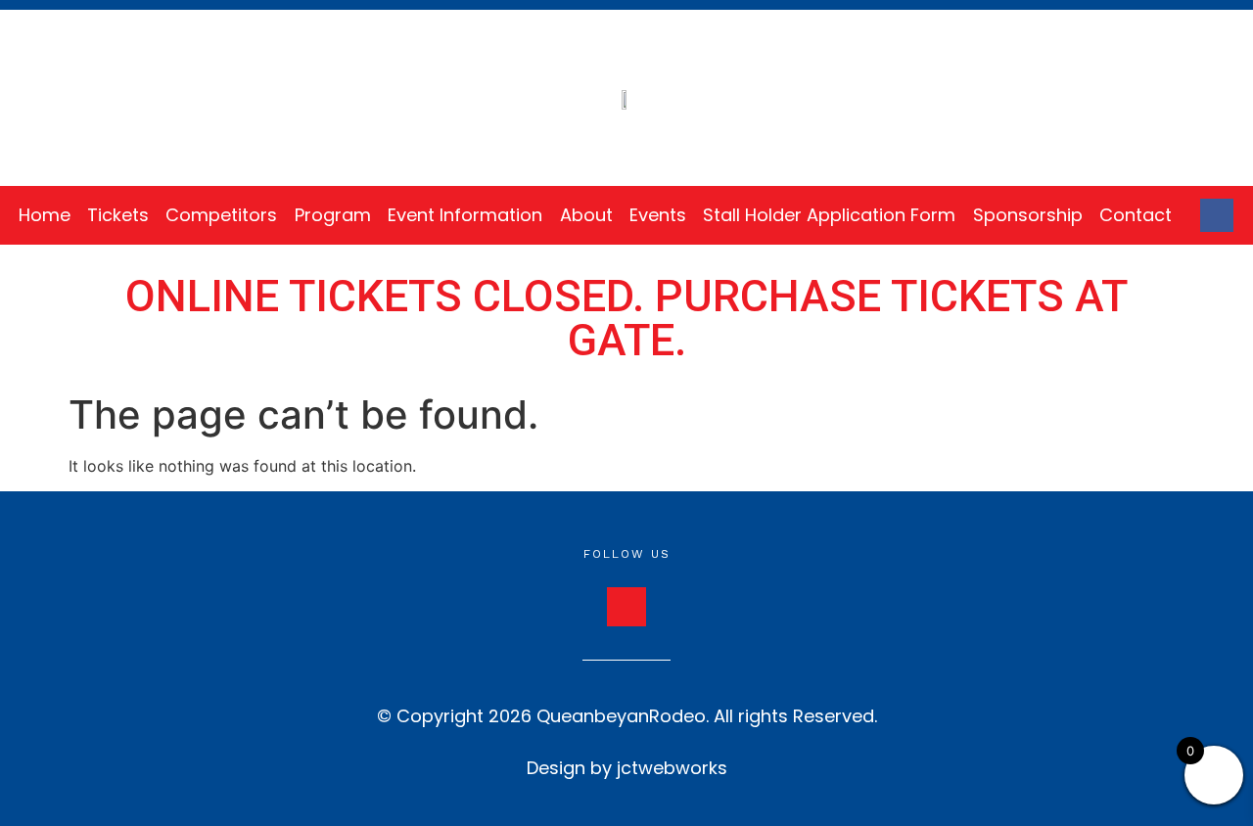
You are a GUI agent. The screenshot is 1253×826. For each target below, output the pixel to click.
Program (333, 215)
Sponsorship (1028, 215)
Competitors (221, 215)
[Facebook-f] (1216, 215)
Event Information (465, 215)
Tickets (118, 215)
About (586, 215)
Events (657, 215)
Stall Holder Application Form (829, 215)
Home (44, 215)
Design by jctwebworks (627, 768)
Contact (1135, 215)
